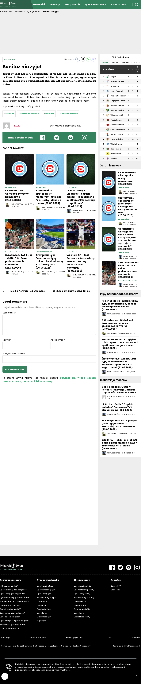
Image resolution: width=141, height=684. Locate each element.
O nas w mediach (38, 637)
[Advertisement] (70, 33)
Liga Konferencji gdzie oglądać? (14, 597)
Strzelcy (135, 62)
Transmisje (54, 4)
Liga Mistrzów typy (45, 586)
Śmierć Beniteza (69, 113)
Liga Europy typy (44, 593)
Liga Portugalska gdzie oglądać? (14, 620)
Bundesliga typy (44, 609)
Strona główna (6, 11)
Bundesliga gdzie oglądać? (12, 613)
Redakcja (5, 637)
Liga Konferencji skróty (84, 590)
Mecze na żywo (118, 4)
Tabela (105, 62)
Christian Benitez (29, 113)
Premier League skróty (84, 597)
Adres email (58, 340)
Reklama (136, 637)
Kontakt (108, 637)
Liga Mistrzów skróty (83, 586)
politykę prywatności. (60, 670)
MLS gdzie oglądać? (9, 586)
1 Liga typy (41, 620)
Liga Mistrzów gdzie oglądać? (13, 590)
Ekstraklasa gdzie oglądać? (12, 624)
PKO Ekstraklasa (120, 57)
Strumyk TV (116, 586)
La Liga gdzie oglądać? (10, 605)
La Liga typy (42, 601)
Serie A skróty (80, 605)
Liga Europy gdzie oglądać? (12, 593)
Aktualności (38, 4)
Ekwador (49, 113)
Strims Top (115, 590)
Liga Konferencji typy (46, 590)
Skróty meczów (73, 4)
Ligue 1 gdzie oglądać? (10, 617)
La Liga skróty (80, 601)
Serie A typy (42, 605)
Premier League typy (46, 597)
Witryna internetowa (13, 353)
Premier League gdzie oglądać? (14, 601)
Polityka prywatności (75, 637)
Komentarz (9, 313)
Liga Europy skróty (82, 593)
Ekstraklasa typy (44, 617)
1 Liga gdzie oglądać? (9, 628)
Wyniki (125, 62)
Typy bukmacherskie (95, 4)
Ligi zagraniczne (34, 11)
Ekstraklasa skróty (82, 617)
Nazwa (6, 340)
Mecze (115, 62)
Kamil (17, 126)
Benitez (10, 113)
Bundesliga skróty (82, 609)
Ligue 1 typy (42, 613)
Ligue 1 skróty (79, 613)
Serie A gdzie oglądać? (10, 609)
